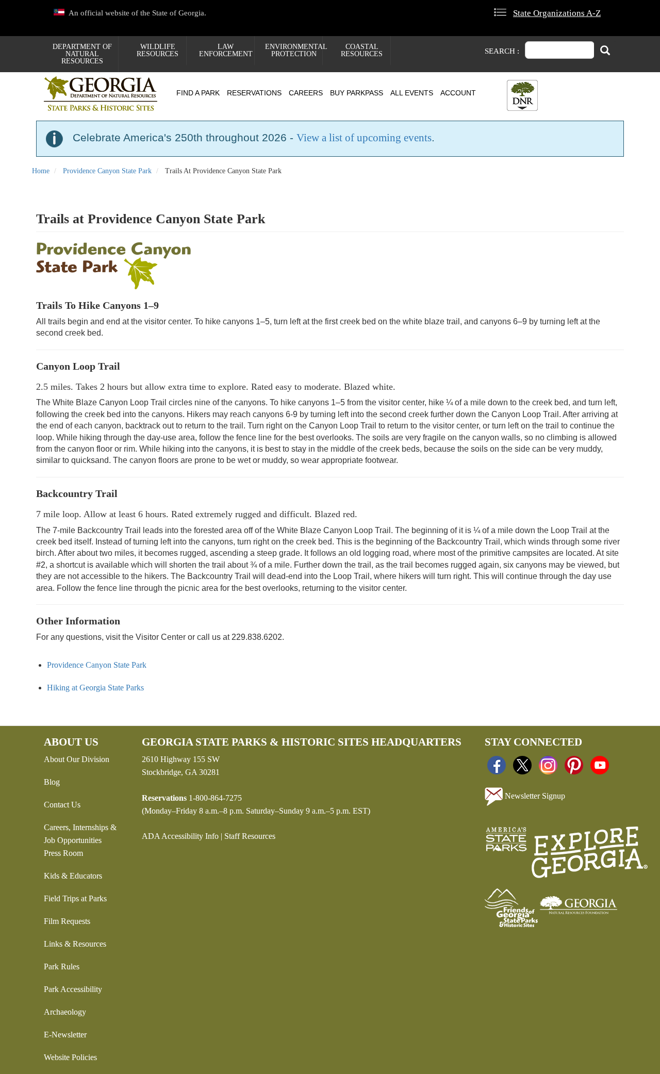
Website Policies (70, 1057)
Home (41, 171)
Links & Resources (75, 943)
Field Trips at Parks (75, 898)
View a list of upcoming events (364, 137)
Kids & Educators (73, 875)
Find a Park (198, 93)
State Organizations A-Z (557, 13)
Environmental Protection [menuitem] (293, 50)
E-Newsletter (65, 1034)
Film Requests (67, 921)
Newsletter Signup (534, 795)
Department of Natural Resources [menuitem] (82, 54)
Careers (306, 93)
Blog (52, 782)
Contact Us (62, 804)
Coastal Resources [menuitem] (362, 50)
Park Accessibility (73, 989)
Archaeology (65, 1011)
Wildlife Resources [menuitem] (157, 50)
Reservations (254, 93)
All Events (411, 93)
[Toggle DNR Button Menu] (522, 95)
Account (458, 93)
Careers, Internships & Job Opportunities (80, 834)
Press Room (63, 853)
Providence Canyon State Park (107, 171)
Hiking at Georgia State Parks (95, 687)
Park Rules (61, 966)
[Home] (104, 93)
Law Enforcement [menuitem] (226, 50)
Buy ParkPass (356, 93)
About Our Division (76, 759)
